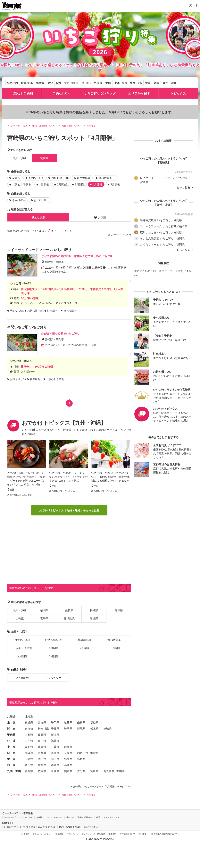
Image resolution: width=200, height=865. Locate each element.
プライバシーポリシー (42, 834)
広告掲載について (127, 834)
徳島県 (55, 765)
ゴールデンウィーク (54, 817)
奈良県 (68, 753)
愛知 (124, 83)
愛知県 (29, 747)
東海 (117, 83)
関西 (132, 83)
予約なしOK (61, 93)
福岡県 (44, 610)
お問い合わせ (72, 834)
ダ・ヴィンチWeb (27, 826)
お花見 (39, 817)
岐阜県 (42, 747)
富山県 (42, 741)
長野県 (42, 734)
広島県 (29, 759)
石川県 (29, 741)
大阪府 (29, 753)
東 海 (11, 747)
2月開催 (62, 184)
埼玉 (88, 83)
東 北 (11, 722)
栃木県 (94, 728)
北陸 (108, 83)
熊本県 (119, 610)
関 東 (11, 728)
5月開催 (115, 184)
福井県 (55, 741)
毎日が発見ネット (91, 826)
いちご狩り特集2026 (20, 83)
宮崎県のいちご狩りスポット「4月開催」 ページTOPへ (101, 786)
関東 (59, 83)
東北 (50, 83)
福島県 (94, 722)
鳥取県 (68, 759)
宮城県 (29, 722)
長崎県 (94, 610)
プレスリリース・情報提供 (93, 834)
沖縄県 (94, 618)
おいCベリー (41, 200)
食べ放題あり (106, 178)
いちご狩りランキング (100, 93)
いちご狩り (28, 817)
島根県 (81, 759)
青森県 (42, 722)
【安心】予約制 (22, 93)
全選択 (16, 178)
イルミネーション (111, 817)
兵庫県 (55, 753)
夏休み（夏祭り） (85, 817)
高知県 (68, 765)
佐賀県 (69, 610)
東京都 (29, 728)
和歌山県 (82, 753)
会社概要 (142, 834)
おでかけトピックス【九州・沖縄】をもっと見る (69, 510)
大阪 (140, 83)
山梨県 (29, 734)
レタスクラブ (10, 826)
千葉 (82, 83)
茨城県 (107, 728)
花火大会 (70, 817)
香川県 (29, 765)
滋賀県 (94, 753)
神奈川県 (43, 728)
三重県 (55, 747)
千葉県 (55, 728)
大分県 (20, 618)
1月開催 (44, 184)
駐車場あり (83, 178)
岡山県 (42, 759)
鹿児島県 (69, 618)
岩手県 (55, 722)
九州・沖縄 (169, 83)
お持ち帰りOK (60, 178)
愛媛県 (42, 765)
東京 (66, 83)
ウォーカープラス (12, 817)
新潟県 (55, 734)
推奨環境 (59, 834)
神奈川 (74, 83)
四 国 (11, 765)
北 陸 (11, 741)
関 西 (11, 753)
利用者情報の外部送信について (163, 834)
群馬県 (81, 728)
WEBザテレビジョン (47, 826)
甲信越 (98, 83)
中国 (148, 83)
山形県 (81, 722)
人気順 (102, 217)
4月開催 (23, 656)
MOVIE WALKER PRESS (69, 826)
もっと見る (184, 187)
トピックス (178, 93)
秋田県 (68, 722)
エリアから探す (139, 93)
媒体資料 (112, 834)
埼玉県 (68, 728)
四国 (156, 83)
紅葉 (98, 817)
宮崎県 (44, 618)
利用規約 (25, 834)
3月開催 (80, 184)
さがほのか (19, 200)
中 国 (11, 759)
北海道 (40, 83)
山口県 (55, 759)
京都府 (42, 753)
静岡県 (68, 747)
